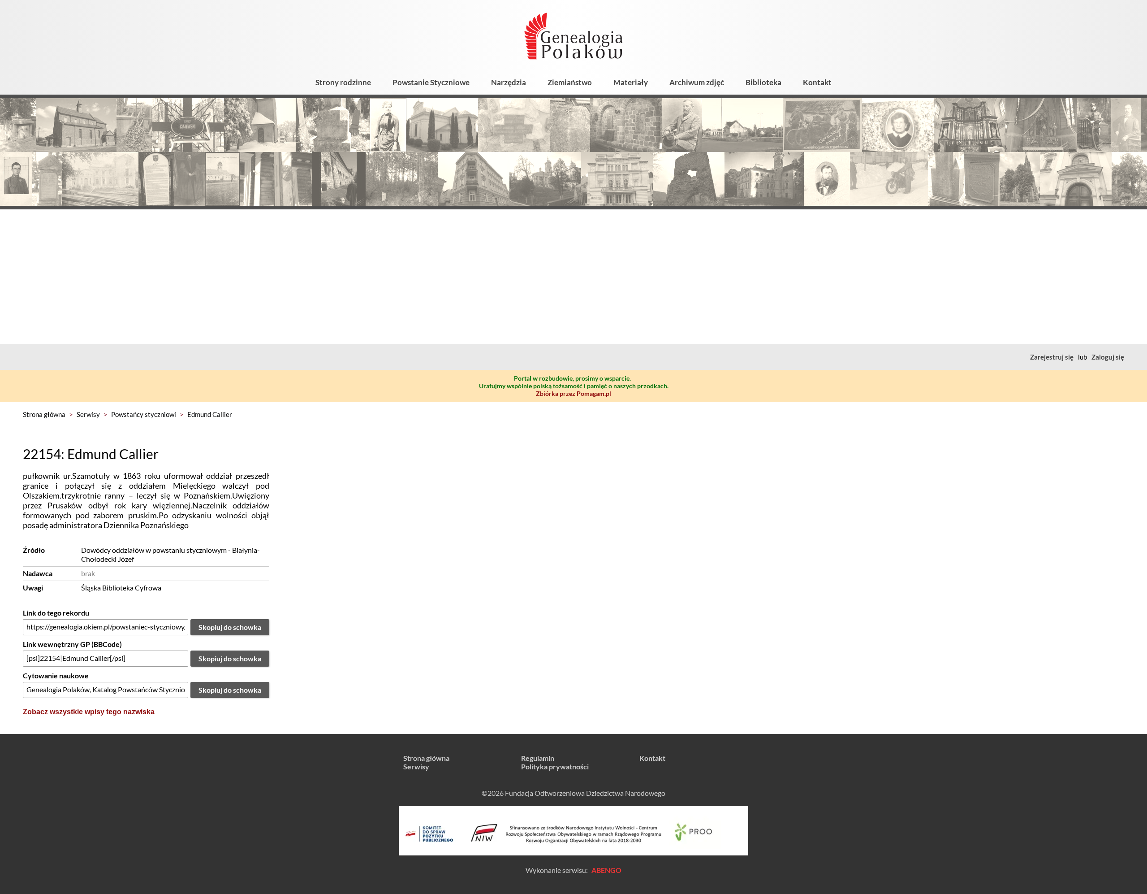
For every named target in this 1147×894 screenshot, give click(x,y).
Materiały (630, 82)
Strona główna (44, 414)
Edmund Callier (209, 414)
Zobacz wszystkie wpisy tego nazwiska (89, 712)
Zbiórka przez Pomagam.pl (573, 393)
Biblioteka (763, 82)
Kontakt (817, 82)
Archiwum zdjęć (696, 82)
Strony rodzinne (343, 82)
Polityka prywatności (555, 766)
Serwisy (88, 414)
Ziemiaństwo (570, 82)
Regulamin (537, 758)
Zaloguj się (1107, 357)
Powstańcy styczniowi (143, 414)
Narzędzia (508, 82)
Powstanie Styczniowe (431, 82)
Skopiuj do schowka (229, 627)
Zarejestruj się (1052, 357)
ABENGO (606, 870)
